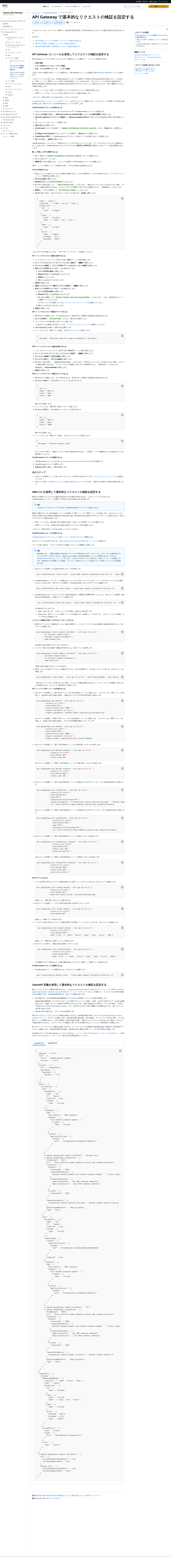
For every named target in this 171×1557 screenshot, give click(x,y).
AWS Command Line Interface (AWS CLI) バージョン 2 (78, 541)
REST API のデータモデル (68, 252)
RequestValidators (105, 73)
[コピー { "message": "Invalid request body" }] (122, 441)
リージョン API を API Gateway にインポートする (93, 1033)
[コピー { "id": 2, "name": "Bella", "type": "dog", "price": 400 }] (122, 386)
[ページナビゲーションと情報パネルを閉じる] (167, 29)
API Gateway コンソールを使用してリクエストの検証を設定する (58, 41)
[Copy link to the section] (30, 54)
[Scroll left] (41, 6)
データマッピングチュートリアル (77, 303)
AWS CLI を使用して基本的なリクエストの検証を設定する (55, 43)
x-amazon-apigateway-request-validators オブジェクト (86, 989)
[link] (66, 13)
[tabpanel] (78, 1264)
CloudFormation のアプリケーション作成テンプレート (51, 101)
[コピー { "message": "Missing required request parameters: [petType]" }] (122, 335)
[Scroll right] (92, 6)
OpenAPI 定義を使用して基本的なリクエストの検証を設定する (57, 46)
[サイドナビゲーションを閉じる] (26, 12)
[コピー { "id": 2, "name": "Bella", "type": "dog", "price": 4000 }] (122, 415)
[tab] (39, 1043)
